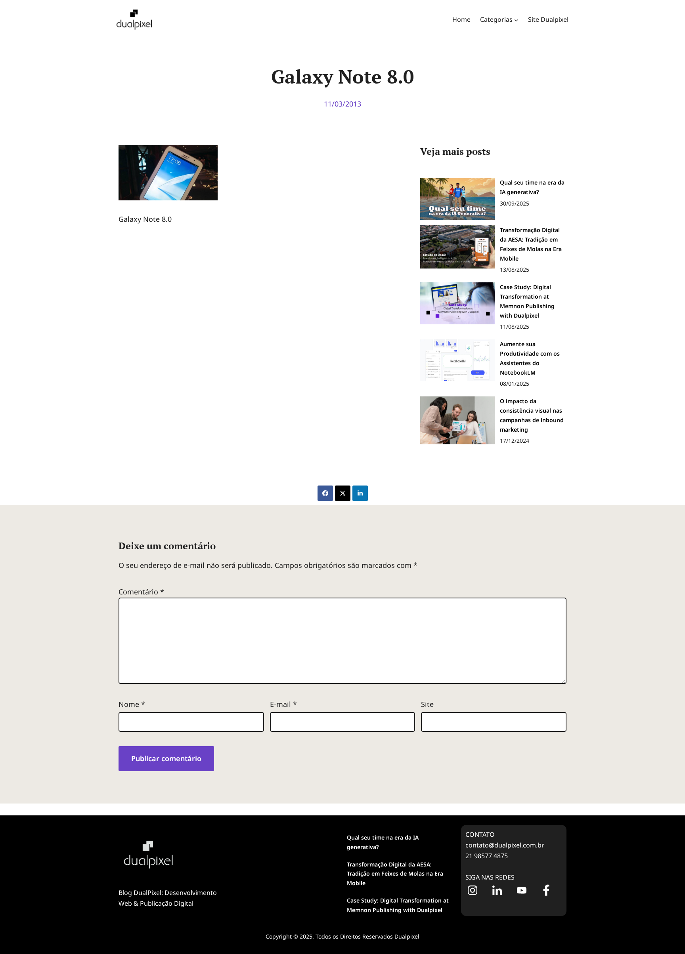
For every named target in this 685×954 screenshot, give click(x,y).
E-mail (283, 704)
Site (427, 704)
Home (461, 19)
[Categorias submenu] (516, 19)
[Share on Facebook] (325, 493)
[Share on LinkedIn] (360, 493)
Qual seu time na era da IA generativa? (383, 842)
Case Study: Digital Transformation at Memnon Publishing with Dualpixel (398, 905)
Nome (132, 704)
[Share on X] (342, 493)
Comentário (141, 591)
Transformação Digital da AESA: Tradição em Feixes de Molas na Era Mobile (395, 874)
